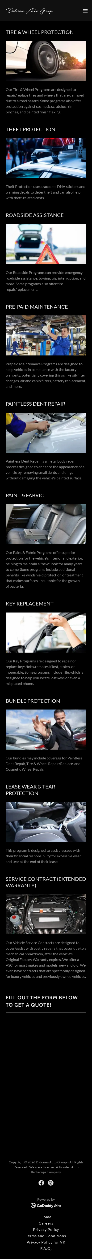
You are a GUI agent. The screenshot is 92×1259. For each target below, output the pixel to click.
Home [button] (46, 1216)
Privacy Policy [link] (46, 1229)
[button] (85, 10)
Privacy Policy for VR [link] (46, 1242)
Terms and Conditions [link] (46, 1235)
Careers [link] (46, 1223)
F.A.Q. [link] (45, 1248)
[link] (30, 10)
